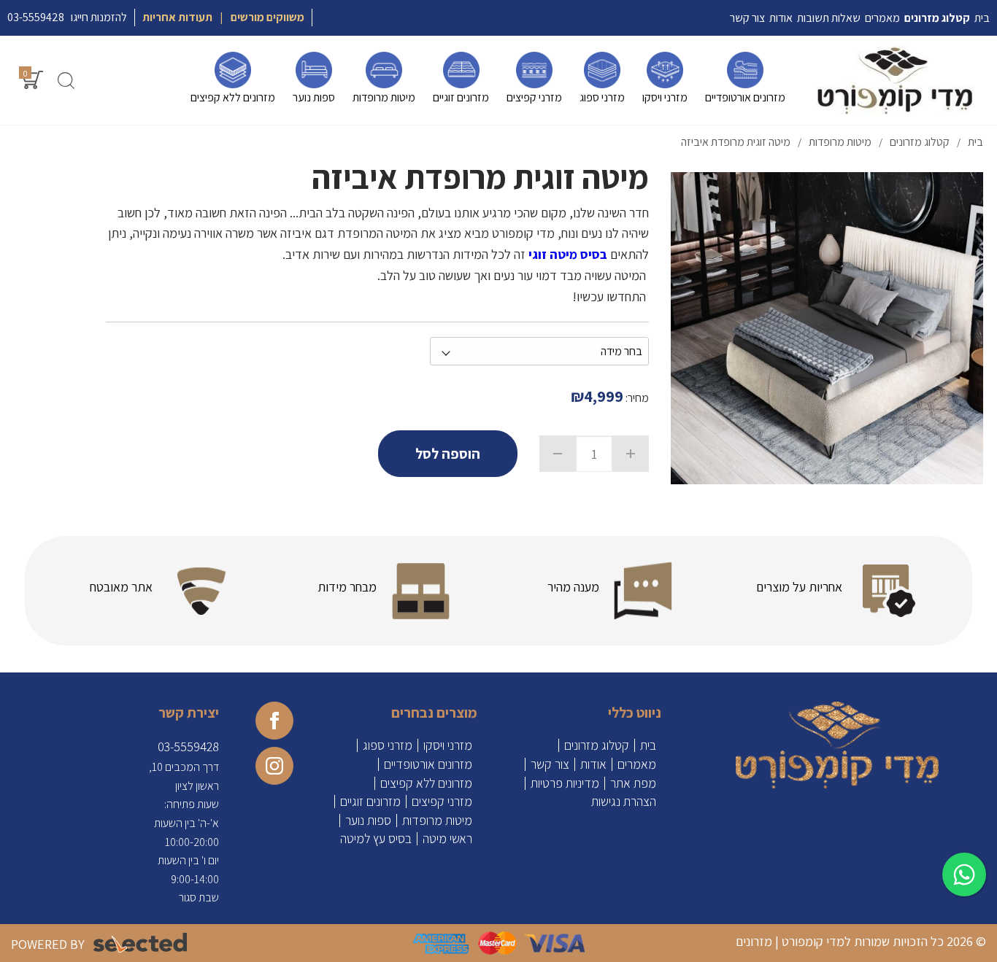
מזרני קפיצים (442, 801)
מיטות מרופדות (437, 820)
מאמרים (636, 764)
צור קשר (550, 764)
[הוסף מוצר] (630, 453)
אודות (593, 764)
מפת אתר (633, 783)
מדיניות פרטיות (565, 783)
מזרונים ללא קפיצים (426, 783)
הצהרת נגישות (623, 801)
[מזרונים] (895, 80)
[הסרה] (557, 453)
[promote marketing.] (141, 942)
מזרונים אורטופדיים (428, 764)
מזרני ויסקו (447, 745)
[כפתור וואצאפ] (964, 874)
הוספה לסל (447, 453)
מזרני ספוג (387, 745)
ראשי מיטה (447, 838)
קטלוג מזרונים (596, 745)
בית (648, 745)
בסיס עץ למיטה (376, 838)
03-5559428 (35, 17)
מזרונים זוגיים (370, 801)
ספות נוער (368, 820)
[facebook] (274, 721)
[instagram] (274, 766)
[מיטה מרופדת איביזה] (827, 328)
